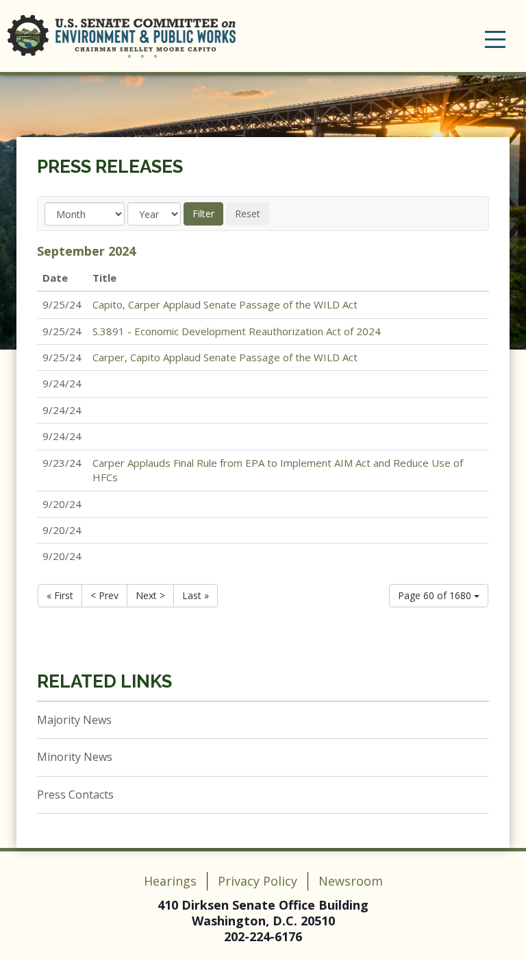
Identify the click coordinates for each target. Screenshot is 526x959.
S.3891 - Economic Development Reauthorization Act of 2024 (236, 331)
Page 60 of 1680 (436, 595)
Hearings (170, 881)
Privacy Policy (257, 881)
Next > (150, 595)
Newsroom (350, 881)
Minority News (74, 756)
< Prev (104, 595)
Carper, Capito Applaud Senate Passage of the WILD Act (225, 357)
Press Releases (110, 166)
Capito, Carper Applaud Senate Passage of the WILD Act (225, 304)
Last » (195, 595)
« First (60, 595)
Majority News (74, 719)
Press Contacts (75, 794)
